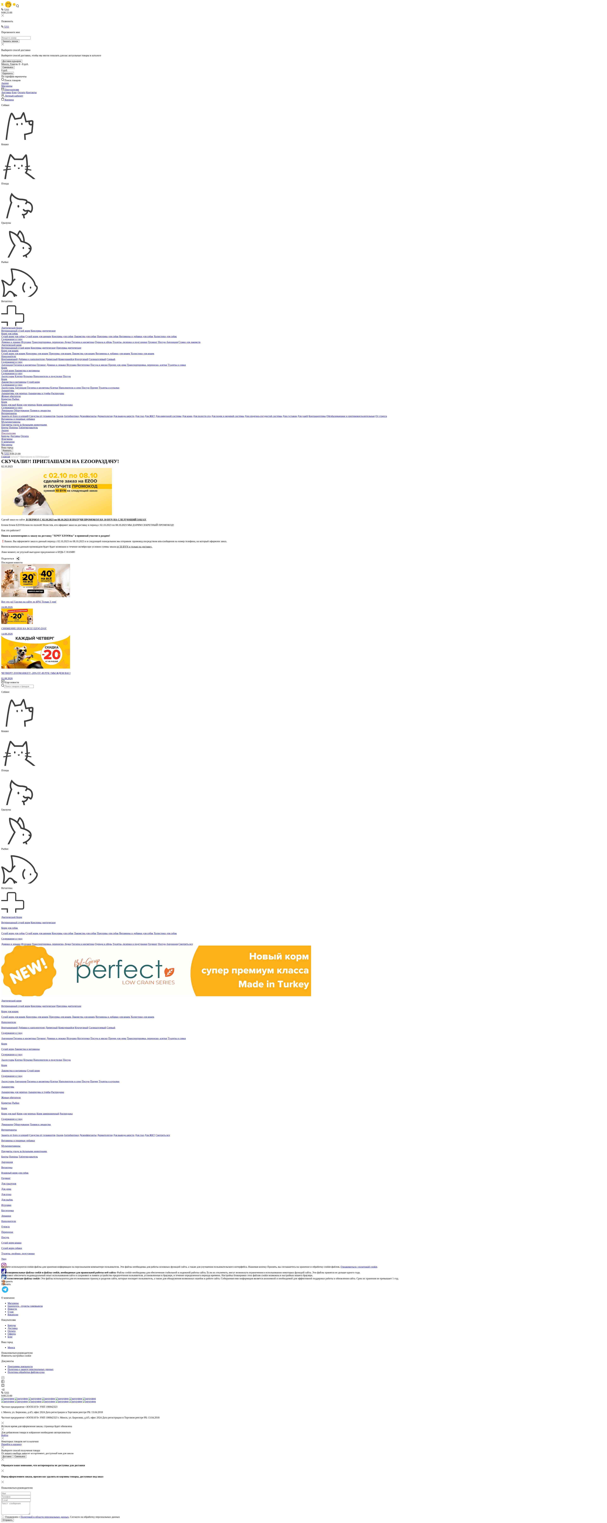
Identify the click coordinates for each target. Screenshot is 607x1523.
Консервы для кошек (37, 353)
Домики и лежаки (11, 342)
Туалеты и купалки (109, 387)
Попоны (13, 427)
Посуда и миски (99, 365)
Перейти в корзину (11, 1444)
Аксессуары (7, 376)
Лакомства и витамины (27, 370)
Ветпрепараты (9, 413)
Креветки (6, 399)
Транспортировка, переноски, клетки (147, 365)
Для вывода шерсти (123, 416)
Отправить (8, 1520)
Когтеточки (83, 365)
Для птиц (6, 1194)
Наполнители (8, 356)
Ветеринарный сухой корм (15, 330)
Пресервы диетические (68, 347)
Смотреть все (185, 944)
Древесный (52, 359)
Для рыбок (7, 1199)
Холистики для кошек (142, 353)
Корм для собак (9, 333)
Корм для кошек (9, 350)
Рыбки (15, 399)
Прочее (94, 387)
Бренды (5, 436)
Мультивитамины (10, 421)
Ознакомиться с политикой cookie (359, 1266)
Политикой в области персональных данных (45, 1517)
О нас (11, 1311)
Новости (12, 1309)
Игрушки (26, 342)
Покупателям (8, 433)
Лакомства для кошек (83, 353)
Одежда (5, 1226)
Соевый (111, 359)
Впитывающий (9, 359)
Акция (59, 416)
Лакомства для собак (85, 336)
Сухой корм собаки (11, 1248)
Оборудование (21, 410)
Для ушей (302, 416)
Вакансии (13, 1314)
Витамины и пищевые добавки (18, 419)
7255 (6, 26)
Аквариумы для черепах (14, 393)
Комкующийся (66, 359)
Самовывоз (8, 67)
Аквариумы (7, 390)
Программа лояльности (20, 1366)
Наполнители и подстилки (47, 376)
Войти (4, 1435)
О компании (8, 441)
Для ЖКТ (150, 416)
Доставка (6, 92)
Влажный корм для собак (14, 1172)
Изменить (7, 450)
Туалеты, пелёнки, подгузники (18, 1253)
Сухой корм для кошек (13, 353)
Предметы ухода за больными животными (24, 424)
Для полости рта (202, 416)
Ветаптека (6, 1167)
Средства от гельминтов (42, 416)
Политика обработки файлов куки (26, 1372)
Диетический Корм (11, 328)
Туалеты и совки (177, 365)
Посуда (162, 342)
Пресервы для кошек (60, 353)
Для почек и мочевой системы (227, 416)
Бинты (4, 427)
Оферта (12, 1334)
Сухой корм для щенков (38, 336)
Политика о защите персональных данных (30, 1369)
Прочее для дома (117, 365)
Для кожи (187, 416)
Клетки (19, 376)
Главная (5, 456)
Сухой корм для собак (13, 336)
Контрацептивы (317, 416)
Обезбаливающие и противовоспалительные (350, 416)
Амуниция (172, 342)
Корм (4, 367)
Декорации (7, 410)
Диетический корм (11, 345)
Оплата (21, 92)
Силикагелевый (97, 359)
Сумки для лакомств (189, 342)
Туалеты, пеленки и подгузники (130, 342)
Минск (11, 1347)
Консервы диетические (43, 330)
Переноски (7, 1232)
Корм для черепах (26, 404)
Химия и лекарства (40, 410)
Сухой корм (7, 370)
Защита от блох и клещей (15, 416)
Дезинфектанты (88, 416)
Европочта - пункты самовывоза (25, 1306)
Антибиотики (71, 416)
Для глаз (139, 416)
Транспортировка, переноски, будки (51, 342)
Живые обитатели (11, 396)
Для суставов (290, 416)
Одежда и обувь (103, 342)
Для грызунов (8, 1183)
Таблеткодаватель (28, 427)
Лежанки (6, 1216)
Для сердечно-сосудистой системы (263, 416)
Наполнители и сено (70, 387)
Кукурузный (81, 359)
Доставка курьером (12, 61)
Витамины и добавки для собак (136, 336)
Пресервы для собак (108, 336)
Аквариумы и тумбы (39, 393)
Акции (5, 430)
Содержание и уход (11, 339)
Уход (3, 1259)
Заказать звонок (10, 41)
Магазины (6, 444)
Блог (14, 92)
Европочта (8, 73)
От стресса (381, 416)
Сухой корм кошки (11, 1242)
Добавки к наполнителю (31, 359)
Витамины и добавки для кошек (112, 353)
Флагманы (6, 439)
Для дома (6, 1189)
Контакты (31, 92)
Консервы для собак (62, 336)
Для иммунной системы (168, 416)
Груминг (152, 342)
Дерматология (105, 416)
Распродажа (57, 393)
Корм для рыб (8, 404)
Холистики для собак (165, 336)
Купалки (28, 376)
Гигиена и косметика (83, 342)
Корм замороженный (48, 404)
